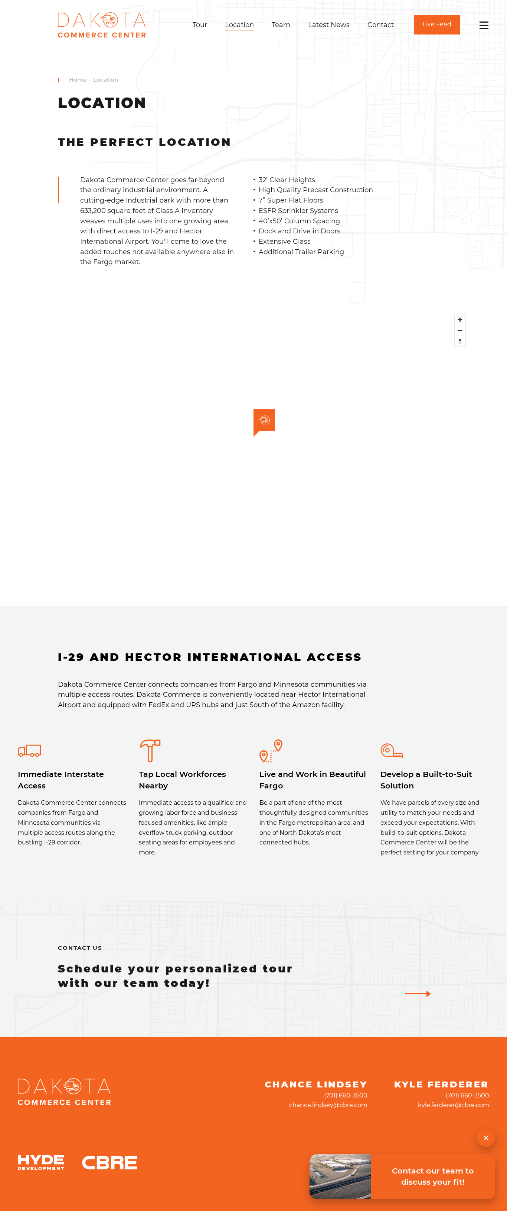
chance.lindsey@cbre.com (328, 1105)
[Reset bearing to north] (460, 341)
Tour (200, 25)
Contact (380, 25)
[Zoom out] (460, 330)
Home (77, 79)
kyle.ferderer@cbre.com (453, 1105)
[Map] (253, 437)
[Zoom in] (460, 319)
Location (239, 25)
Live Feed (437, 24)
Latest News (329, 25)
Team (281, 25)
